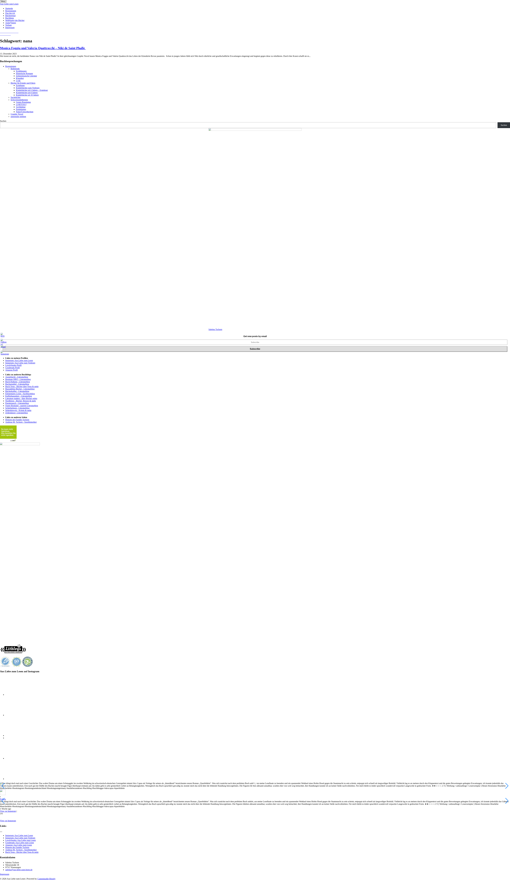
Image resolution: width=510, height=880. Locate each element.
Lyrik (18, 81)
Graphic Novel (17, 114)
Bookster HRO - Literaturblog (18, 379)
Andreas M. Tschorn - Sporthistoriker (21, 422)
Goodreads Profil (12, 368)
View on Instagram (8, 811)
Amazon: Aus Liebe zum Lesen (18, 845)
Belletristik (15, 69)
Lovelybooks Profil (13, 365)
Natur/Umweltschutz (24, 112)
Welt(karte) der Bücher (14, 20)
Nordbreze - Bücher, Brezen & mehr (20, 401)
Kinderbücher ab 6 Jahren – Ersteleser (32, 90)
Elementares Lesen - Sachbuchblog (20, 394)
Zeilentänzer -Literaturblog (16, 413)
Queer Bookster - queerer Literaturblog (21, 405)
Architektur (21, 107)
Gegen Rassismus (23, 102)
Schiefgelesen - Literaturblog (17, 408)
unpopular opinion (18, 116)
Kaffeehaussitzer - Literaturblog (18, 396)
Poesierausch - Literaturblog (17, 403)
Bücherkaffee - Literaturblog (17, 391)
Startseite (9, 8)
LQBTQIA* (21, 104)
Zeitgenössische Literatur (26, 76)
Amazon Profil (11, 370)
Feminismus (21, 109)
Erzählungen (21, 71)
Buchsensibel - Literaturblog (17, 384)
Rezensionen (10, 11)
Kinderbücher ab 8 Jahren (27, 92)
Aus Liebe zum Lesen (9, 4)
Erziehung (20, 85)
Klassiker (20, 78)
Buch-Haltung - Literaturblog (17, 382)
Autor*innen (10, 23)
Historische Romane (24, 73)
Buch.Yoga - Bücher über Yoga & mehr (22, 386)
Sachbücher (15, 97)
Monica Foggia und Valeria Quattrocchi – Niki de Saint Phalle (43, 48)
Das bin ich (10, 13)
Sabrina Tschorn (215, 329)
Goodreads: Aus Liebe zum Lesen (19, 843)
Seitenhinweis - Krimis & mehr (18, 410)
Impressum (9, 27)
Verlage (8, 25)
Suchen (3, 121)
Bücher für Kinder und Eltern (23, 83)
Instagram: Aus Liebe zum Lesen (19, 360)
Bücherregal (10, 15)
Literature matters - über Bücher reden (21, 398)
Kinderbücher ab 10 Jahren (27, 95)
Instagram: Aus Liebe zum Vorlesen (20, 363)
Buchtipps (9, 18)
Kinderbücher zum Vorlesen (27, 88)
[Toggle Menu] (1, 831)
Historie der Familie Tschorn (17, 420)
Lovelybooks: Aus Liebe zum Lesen (20, 840)
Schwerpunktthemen (19, 100)
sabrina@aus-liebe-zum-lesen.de (18, 870)
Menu (3, 1)
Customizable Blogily (46, 879)
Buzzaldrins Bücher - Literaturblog (20, 389)
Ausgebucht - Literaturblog (16, 377)
